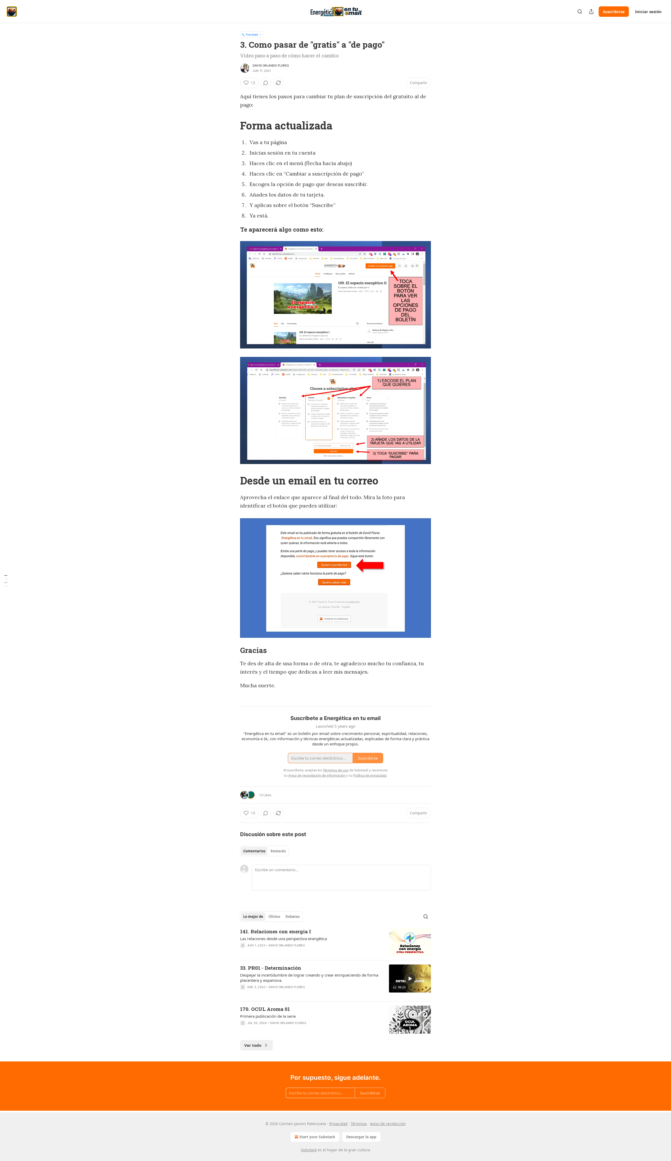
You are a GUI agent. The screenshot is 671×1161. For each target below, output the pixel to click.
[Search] (580, 11)
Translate (252, 34)
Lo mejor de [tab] (253, 916)
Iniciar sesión (648, 11)
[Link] (233, 125)
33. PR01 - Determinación (270, 967)
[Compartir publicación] (591, 11)
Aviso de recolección (388, 1123)
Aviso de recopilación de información (316, 775)
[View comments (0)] (266, 83)
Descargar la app (361, 1136)
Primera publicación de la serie (268, 1016)
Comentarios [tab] (254, 851)
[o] (410, 978)
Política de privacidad (369, 775)
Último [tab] (274, 916)
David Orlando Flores (271, 65)
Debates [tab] (292, 916)
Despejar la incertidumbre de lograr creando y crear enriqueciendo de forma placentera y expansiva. (309, 977)
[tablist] (264, 851)
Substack (309, 1149)
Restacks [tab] (278, 851)
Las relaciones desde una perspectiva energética (283, 938)
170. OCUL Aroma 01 (265, 1009)
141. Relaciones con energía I (275, 931)
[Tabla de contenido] (5, 580)
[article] (335, 942)
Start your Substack (317, 1136)
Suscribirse (614, 11)
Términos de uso (336, 770)
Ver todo (252, 1045)
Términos (359, 1123)
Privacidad (338, 1123)
